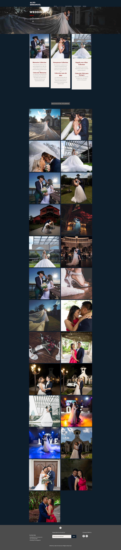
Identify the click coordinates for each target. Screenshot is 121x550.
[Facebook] (83, 536)
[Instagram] (87, 536)
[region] (39, 60)
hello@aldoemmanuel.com (36, 537)
